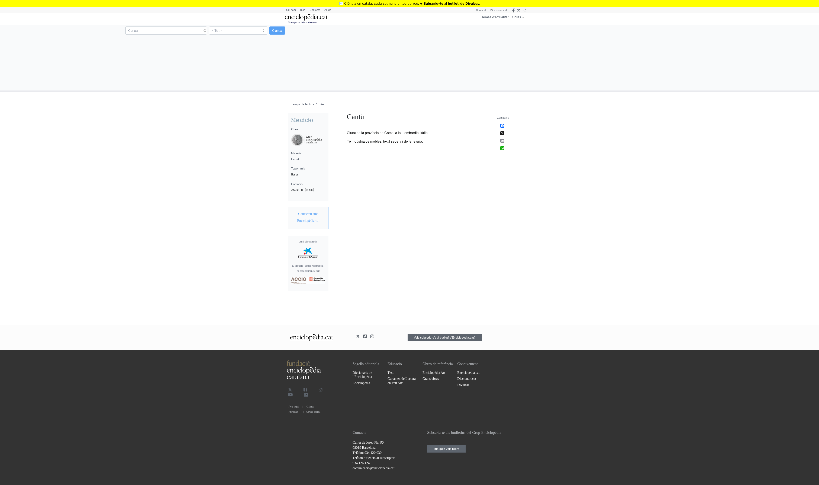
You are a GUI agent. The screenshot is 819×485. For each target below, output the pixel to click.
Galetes (310, 406)
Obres (516, 17)
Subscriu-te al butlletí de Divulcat (451, 3)
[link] (308, 217)
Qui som (291, 10)
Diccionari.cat (498, 10)
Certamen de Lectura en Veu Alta (402, 380)
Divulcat (481, 10)
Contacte (315, 10)
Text (391, 372)
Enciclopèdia (361, 383)
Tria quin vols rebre (446, 448)
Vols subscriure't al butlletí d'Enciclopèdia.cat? (445, 337)
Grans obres (431, 378)
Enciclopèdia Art (434, 372)
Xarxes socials (313, 411)
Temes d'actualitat (494, 17)
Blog (302, 10)
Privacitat (293, 411)
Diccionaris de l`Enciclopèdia (362, 374)
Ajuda (327, 10)
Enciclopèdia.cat (468, 372)
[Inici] (306, 17)
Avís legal (294, 406)
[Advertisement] (614, 57)
